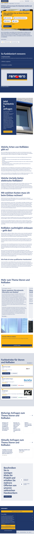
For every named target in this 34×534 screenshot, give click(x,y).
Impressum (17, 532)
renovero (2, 3)
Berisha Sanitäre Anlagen (7, 378)
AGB (27, 532)
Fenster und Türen (11, 3)
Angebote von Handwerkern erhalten (17, 511)
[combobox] (30, 532)
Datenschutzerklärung (23, 532)
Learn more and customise (8, 530)
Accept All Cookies (8, 525)
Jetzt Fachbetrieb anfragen (8, 131)
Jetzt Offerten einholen (17, 345)
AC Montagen (5, 390)
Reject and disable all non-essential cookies (8, 528)
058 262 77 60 (3, 523)
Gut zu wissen (5, 288)
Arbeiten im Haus (6, 3)
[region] (8, 523)
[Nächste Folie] (3, 285)
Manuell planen (6, 26)
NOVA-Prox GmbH (6, 366)
